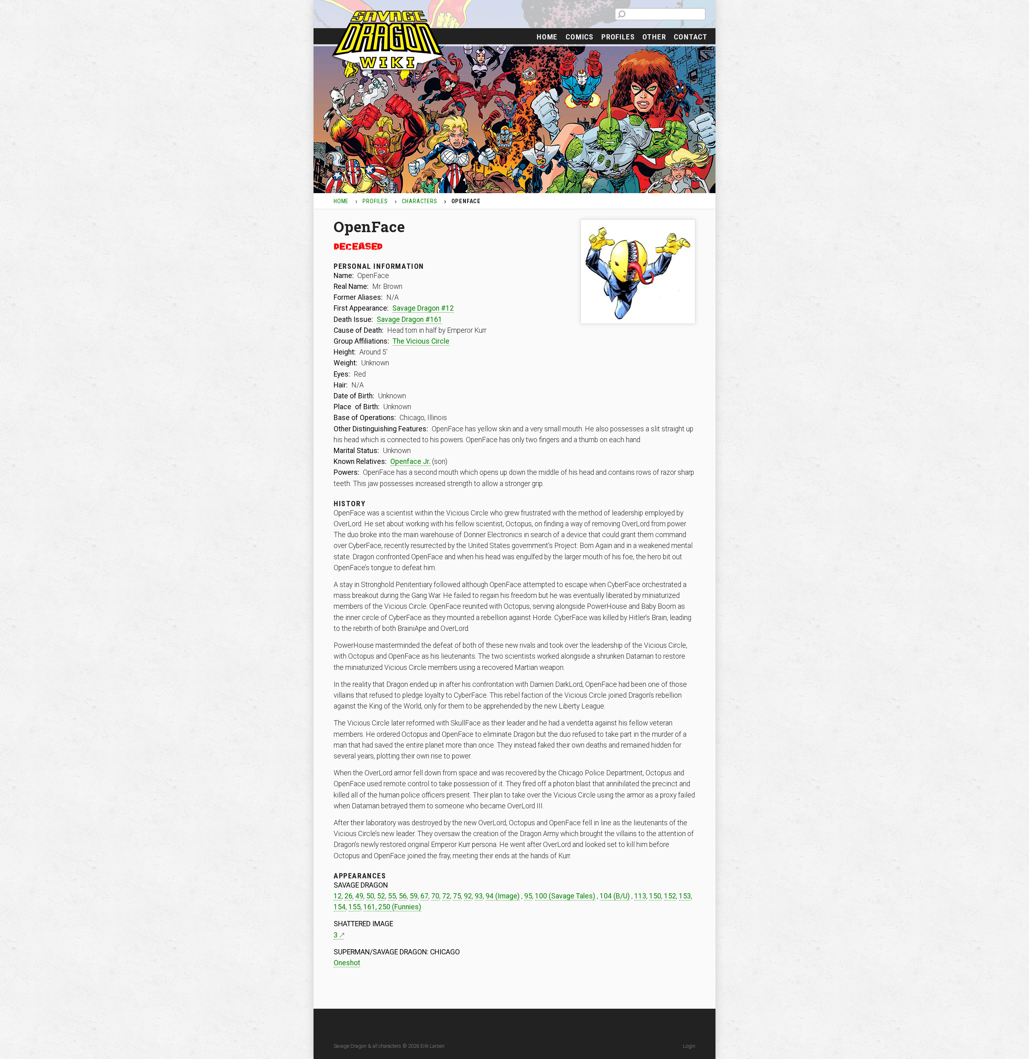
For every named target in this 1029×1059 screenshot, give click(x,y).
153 (685, 896)
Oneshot (347, 963)
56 (403, 896)
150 (655, 896)
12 (338, 896)
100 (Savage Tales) (565, 896)
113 (640, 896)
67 (424, 896)
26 (348, 896)
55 (392, 896)
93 (479, 896)
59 (414, 896)
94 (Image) (503, 896)
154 (340, 907)
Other (654, 36)
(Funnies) (405, 907)
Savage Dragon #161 (409, 319)
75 (457, 896)
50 (370, 896)
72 (446, 896)
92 (468, 896)
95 (528, 896)
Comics (579, 36)
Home (547, 36)
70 (435, 896)
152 (670, 896)
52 (381, 896)
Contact (690, 36)
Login (689, 1046)
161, (370, 907)
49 (359, 896)
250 (384, 907)
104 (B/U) (615, 896)
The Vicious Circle (421, 341)
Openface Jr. (410, 461)
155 (354, 907)
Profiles (617, 36)
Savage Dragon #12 (423, 308)
